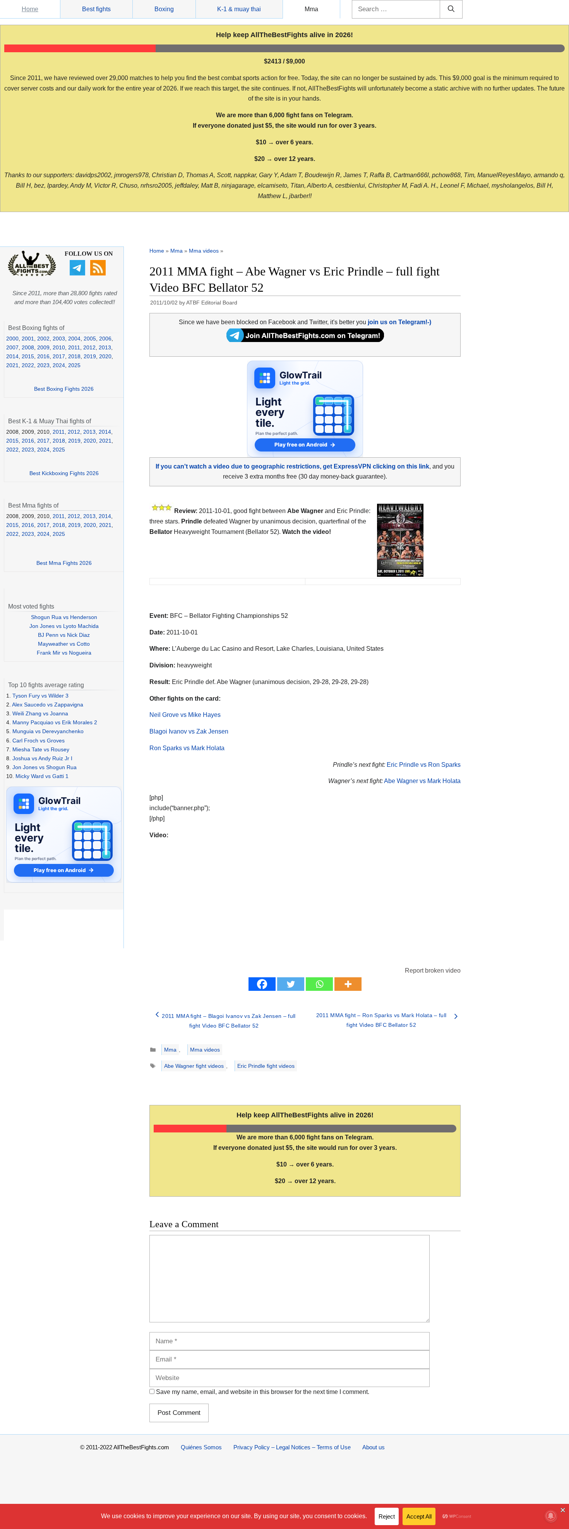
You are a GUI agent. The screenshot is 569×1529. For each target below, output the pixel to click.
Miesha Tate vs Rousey (40, 749)
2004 (74, 338)
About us (373, 1447)
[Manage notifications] (551, 1516)
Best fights (96, 9)
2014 (12, 356)
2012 (89, 347)
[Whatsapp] (319, 984)
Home (30, 9)
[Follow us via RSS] (99, 273)
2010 (59, 347)
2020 (105, 356)
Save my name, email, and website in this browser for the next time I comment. (262, 1392)
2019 (90, 356)
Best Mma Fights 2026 (64, 563)
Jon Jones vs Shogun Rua (44, 767)
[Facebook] (262, 984)
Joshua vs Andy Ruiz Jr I (42, 758)
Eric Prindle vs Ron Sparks (424, 764)
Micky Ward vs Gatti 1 (42, 776)
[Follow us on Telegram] (78, 273)
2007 (12, 347)
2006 (105, 338)
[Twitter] (290, 984)
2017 (59, 356)
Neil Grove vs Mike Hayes (185, 714)
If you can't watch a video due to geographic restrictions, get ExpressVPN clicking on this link (292, 466)
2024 (59, 365)
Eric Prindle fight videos (266, 1066)
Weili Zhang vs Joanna (40, 713)
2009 (43, 347)
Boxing (164, 9)
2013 (105, 347)
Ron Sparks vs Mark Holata (187, 748)
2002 (43, 338)
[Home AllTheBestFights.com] (32, 274)
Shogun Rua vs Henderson (64, 617)
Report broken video (433, 970)
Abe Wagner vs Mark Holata (422, 781)
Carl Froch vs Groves (38, 740)
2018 (74, 356)
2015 (28, 356)
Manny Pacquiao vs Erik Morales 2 (54, 722)
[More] (348, 984)
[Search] (451, 9)
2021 (12, 365)
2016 (43, 356)
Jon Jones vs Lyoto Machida (64, 626)
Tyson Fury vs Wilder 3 (40, 696)
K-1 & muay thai (239, 9)
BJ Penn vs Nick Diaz (64, 635)
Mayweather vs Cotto (64, 644)
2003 (59, 338)
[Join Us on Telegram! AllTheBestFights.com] (305, 340)
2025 (74, 365)
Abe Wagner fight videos (194, 1066)
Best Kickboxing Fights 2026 (64, 473)
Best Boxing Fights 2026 (64, 389)
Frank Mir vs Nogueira (64, 653)
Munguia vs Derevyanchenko (48, 731)
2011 (74, 347)
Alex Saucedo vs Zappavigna (47, 704)
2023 (43, 365)
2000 (12, 338)
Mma (311, 9)
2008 (28, 347)
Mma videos (204, 251)
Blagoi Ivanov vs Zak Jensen (188, 731)
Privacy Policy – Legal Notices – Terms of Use (292, 1447)
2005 (90, 338)
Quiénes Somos (201, 1447)
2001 (28, 338)
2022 (28, 365)
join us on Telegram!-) (399, 322)
